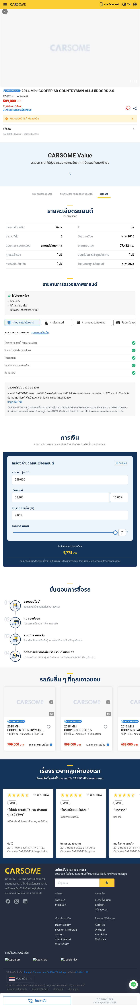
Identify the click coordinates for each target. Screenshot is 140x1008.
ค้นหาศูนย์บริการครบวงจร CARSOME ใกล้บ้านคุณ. (46, 972)
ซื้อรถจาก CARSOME (66, 930)
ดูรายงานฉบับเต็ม (40, 332)
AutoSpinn (101, 934)
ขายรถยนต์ (60, 905)
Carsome (23, 871)
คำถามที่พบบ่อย (103, 900)
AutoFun (100, 925)
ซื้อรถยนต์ (60, 900)
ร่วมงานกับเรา (62, 944)
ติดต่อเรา (99, 905)
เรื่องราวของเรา (63, 925)
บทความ (59, 934)
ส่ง (106, 883)
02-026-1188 (81, 972)
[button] (12, 90)
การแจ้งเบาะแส (63, 939)
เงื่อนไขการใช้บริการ (40, 989)
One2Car (100, 930)
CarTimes (100, 939)
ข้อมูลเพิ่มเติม (14, 402)
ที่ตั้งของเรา (101, 910)
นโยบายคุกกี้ (58, 989)
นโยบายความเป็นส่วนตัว (17, 989)
